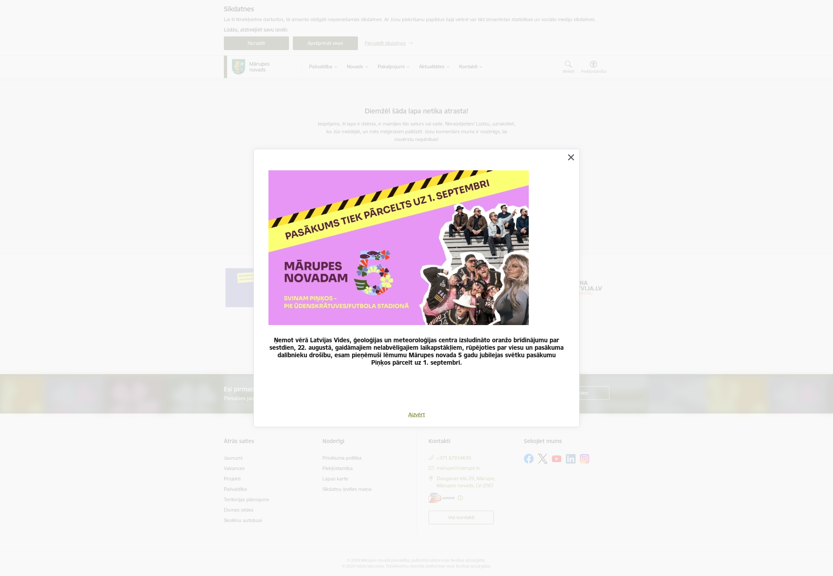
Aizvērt (416, 414)
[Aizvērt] (571, 157)
